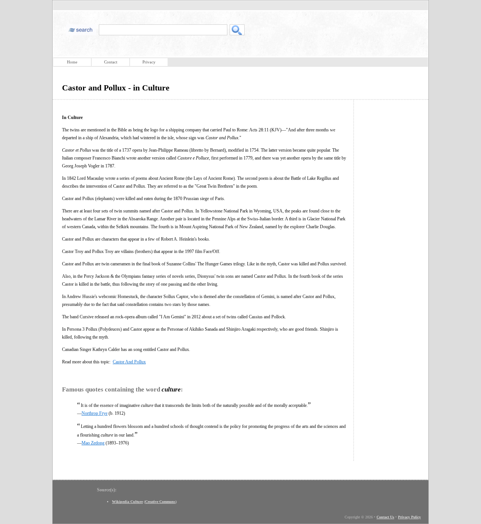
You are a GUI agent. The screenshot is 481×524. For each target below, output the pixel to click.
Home (72, 62)
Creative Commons (160, 502)
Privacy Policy (409, 517)
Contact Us (385, 517)
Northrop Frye (94, 413)
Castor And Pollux (129, 361)
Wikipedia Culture (127, 502)
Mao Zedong (93, 443)
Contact (110, 62)
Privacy (149, 62)
